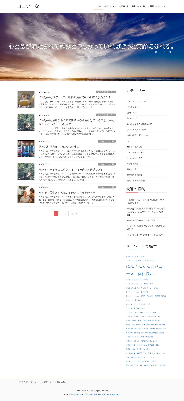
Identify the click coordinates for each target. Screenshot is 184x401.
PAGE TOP (177, 386)
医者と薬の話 (132, 164)
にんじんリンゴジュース (137, 101)
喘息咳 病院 (130, 324)
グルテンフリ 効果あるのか (135, 308)
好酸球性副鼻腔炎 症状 (158, 328)
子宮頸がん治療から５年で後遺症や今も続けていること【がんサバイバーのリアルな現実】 (146, 212)
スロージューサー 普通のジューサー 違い (141, 312)
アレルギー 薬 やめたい (135, 300)
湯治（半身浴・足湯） (136, 180)
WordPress (77, 394)
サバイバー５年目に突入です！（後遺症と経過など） (71, 169)
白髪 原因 (147, 353)
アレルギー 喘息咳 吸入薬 (156, 296)
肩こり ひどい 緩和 (133, 361)
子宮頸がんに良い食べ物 (149, 341)
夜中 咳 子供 (160, 324)
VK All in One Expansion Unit (109, 394)
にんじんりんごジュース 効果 (136, 288)
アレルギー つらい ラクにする (137, 292)
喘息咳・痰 (131, 169)
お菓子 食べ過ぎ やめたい (135, 256)
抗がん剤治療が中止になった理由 (59, 146)
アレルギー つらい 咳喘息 (135, 296)
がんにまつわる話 (107, 141)
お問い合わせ (61, 382)
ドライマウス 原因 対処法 (135, 316)
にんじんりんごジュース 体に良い (144, 270)
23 (71, 214)
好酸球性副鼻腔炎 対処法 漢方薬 (152, 333)
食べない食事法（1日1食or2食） (141, 124)
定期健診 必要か (154, 345)
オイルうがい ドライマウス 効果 (138, 304)
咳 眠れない (156, 320)
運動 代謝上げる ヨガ (134, 365)
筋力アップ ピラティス (146, 357)
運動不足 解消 (149, 365)
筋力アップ (131, 118)
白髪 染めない (131, 357)
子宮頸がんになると (132, 341)
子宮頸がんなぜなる (146, 337)
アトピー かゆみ (153, 288)
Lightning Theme (91, 394)
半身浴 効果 (146, 320)
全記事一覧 (46, 382)
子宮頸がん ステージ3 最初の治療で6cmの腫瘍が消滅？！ (75, 97)
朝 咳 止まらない (143, 349)
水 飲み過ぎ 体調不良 (134, 353)
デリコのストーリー (106, 92)
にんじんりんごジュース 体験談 (137, 279)
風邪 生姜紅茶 (160, 365)
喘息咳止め (150, 324)
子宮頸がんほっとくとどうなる (136, 345)
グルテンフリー (133, 107)
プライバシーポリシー (28, 382)
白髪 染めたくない (159, 353)
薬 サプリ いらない (149, 361)
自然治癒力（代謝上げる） (138, 135)
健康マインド (132, 113)
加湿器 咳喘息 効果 (133, 320)
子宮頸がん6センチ (132, 337)
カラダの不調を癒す (135, 147)
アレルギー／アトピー (136, 130)
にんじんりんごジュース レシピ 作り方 (140, 260)
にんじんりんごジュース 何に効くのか (139, 284)
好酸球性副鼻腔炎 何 (133, 333)
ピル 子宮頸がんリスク (153, 316)
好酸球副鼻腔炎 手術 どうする (137, 328)
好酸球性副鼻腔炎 (134, 175)
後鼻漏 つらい (130, 349)
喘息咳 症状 (140, 324)
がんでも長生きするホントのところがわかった (67, 192)
